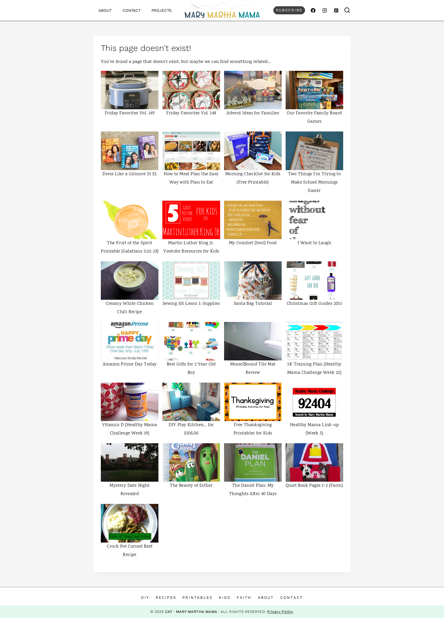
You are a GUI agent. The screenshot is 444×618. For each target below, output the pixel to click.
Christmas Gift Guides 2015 (314, 303)
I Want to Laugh (314, 243)
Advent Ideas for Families (252, 113)
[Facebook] (313, 10)
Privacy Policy (280, 611)
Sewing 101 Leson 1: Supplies (191, 303)
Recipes (166, 597)
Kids (225, 597)
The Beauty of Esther (191, 485)
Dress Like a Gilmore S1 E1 (129, 174)
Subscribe (289, 10)
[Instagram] (324, 10)
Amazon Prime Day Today (130, 364)
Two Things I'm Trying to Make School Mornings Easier (314, 182)
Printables (197, 597)
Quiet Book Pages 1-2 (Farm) (314, 485)
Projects (161, 10)
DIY (145, 597)
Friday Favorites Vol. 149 (129, 113)
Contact (132, 10)
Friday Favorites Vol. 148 (191, 113)
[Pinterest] (336, 10)
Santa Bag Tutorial (253, 303)
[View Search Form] (347, 10)
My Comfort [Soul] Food (253, 243)
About (105, 10)
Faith (244, 597)
